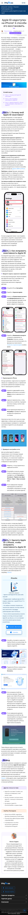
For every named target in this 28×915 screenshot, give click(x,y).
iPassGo (9, 572)
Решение (16, 7)
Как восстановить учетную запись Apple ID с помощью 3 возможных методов (14, 799)
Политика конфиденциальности (9, 910)
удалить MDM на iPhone (18, 168)
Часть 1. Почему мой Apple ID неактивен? (13, 95)
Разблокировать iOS (6, 9)
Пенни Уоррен (14, 841)
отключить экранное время (14, 345)
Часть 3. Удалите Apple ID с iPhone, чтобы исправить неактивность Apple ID (14, 104)
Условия (22, 910)
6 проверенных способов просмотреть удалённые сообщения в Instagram (11, 824)
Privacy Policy (13, 913)
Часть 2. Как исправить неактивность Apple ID (11, 99)
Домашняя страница (6, 7)
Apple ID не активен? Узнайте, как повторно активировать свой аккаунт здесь (14, 793)
